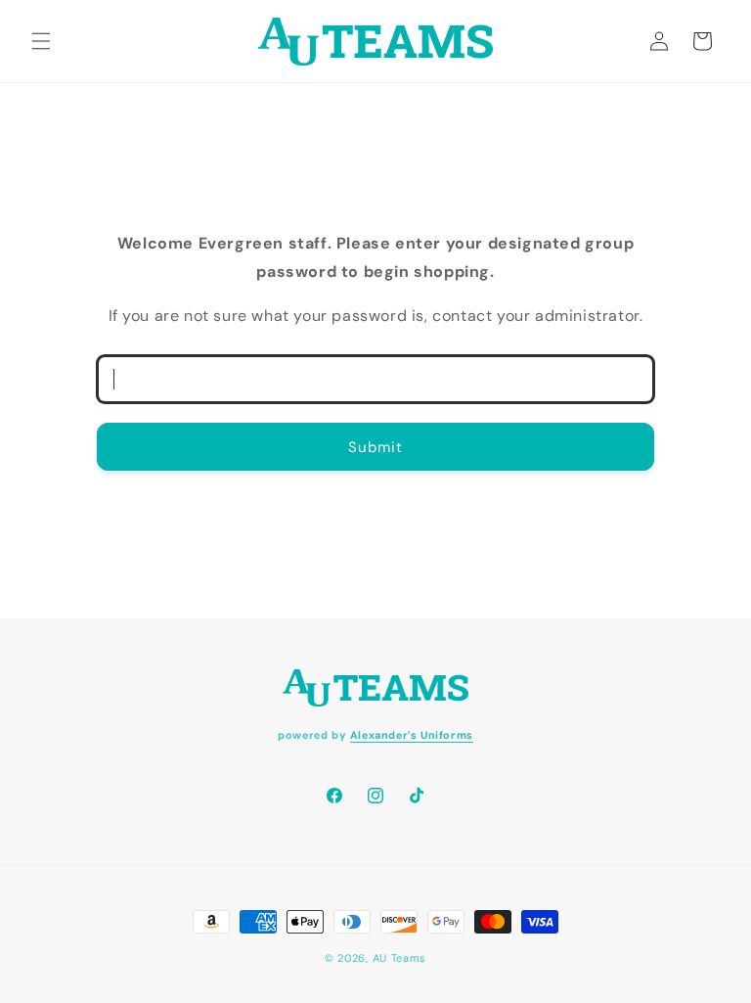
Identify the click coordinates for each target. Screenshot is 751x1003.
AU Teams (400, 958)
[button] (41, 41)
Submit (375, 447)
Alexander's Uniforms (411, 735)
